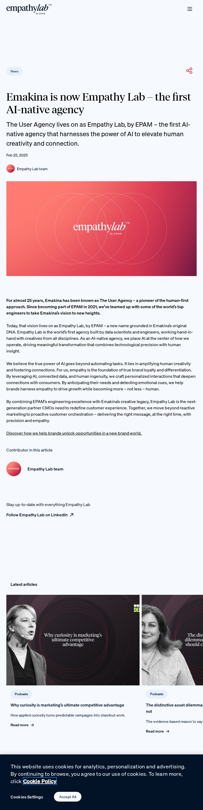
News (15, 71)
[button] (189, 70)
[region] (101, 782)
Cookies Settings (27, 797)
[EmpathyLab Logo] (29, 9)
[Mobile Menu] (190, 9)
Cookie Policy (39, 781)
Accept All (67, 796)
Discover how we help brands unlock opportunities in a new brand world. (74, 433)
